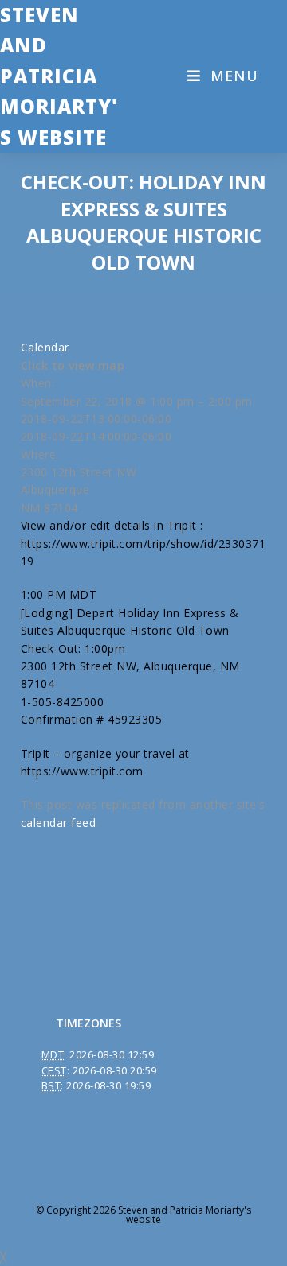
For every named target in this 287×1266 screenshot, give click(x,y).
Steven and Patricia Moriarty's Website (59, 76)
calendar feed (58, 822)
